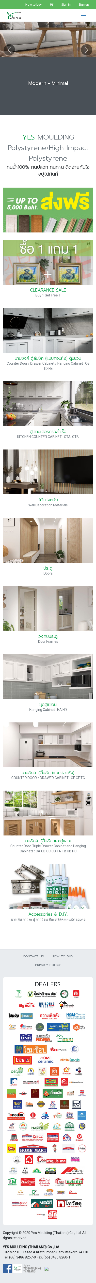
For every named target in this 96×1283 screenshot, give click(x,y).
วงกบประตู (48, 636)
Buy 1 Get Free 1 (48, 295)
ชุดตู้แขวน (48, 704)
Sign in (66, 4)
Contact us (33, 956)
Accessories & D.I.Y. (48, 914)
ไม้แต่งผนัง (48, 500)
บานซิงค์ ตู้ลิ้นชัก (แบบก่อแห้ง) (48, 773)
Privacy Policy (48, 964)
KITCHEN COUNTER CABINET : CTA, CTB (48, 437)
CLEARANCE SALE (48, 290)
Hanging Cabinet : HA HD (48, 710)
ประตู (48, 568)
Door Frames (48, 641)
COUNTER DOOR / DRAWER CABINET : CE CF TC (48, 778)
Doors (48, 573)
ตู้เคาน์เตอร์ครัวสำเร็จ (48, 431)
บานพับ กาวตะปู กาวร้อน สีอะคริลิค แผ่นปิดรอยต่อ (48, 919)
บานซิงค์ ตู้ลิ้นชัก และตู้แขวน (48, 841)
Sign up (84, 4)
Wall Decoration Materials (48, 505)
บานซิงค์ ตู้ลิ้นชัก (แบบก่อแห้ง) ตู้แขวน (48, 358)
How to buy (33, 4)
